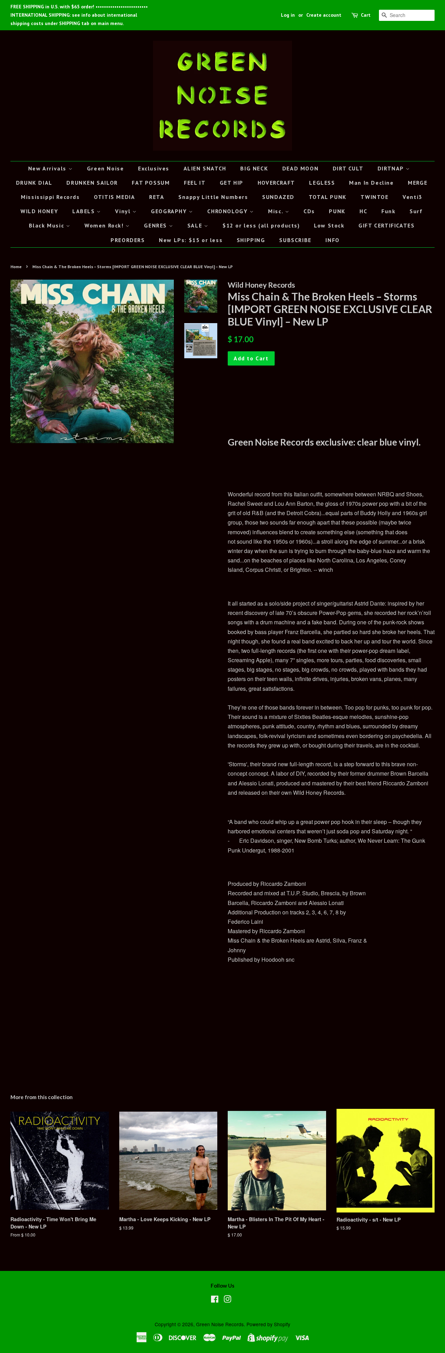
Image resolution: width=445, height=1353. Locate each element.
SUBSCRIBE (295, 240)
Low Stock (329, 225)
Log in (288, 15)
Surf (416, 211)
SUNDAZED (278, 196)
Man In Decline (371, 182)
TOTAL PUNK (328, 196)
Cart (366, 15)
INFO (332, 240)
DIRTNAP (392, 168)
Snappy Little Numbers (213, 196)
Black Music (47, 225)
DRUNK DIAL (34, 182)
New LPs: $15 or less (190, 240)
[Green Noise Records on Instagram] (227, 1300)
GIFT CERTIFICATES (386, 225)
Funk (388, 211)
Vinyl (123, 211)
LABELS (84, 211)
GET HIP (231, 182)
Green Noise (105, 168)
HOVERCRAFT (276, 182)
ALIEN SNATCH (205, 168)
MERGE (417, 182)
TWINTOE (374, 196)
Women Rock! (105, 225)
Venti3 (412, 196)
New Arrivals (48, 168)
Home (16, 266)
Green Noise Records (220, 1324)
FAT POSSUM (151, 182)
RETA (156, 196)
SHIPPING (251, 240)
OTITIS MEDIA (114, 196)
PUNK (337, 211)
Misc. (276, 211)
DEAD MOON (300, 168)
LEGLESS (322, 182)
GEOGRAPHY (170, 211)
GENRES (156, 225)
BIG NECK (254, 168)
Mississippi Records (50, 196)
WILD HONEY (39, 211)
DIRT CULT (348, 168)
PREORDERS (128, 240)
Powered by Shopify (268, 1324)
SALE (195, 225)
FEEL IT (194, 182)
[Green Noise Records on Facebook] (215, 1300)
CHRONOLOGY (228, 211)
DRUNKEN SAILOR (92, 182)
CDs (309, 211)
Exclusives (153, 168)
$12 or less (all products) (261, 225)
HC (363, 211)
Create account (323, 15)
